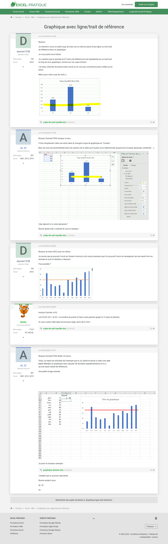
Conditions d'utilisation (139, 534)
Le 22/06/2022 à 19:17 (47, 350)
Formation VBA (16, 526)
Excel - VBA (29, 17)
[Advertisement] (135, 58)
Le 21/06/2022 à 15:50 (47, 133)
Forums (18, 17)
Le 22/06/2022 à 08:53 (47, 307)
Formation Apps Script (49, 526)
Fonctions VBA (72, 11)
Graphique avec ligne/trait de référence (53, 17)
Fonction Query (46, 533)
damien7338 (23, 51)
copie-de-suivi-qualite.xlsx (54, 122)
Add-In (99, 11)
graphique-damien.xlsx (53, 470)
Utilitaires (14, 533)
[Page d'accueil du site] (11, 17)
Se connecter (127, 4)
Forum (87, 11)
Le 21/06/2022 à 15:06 (47, 36)
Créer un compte (146, 4)
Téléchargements (116, 11)
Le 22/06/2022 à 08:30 (47, 246)
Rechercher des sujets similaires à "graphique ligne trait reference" (84, 500)
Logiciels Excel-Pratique (140, 11)
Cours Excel (18, 11)
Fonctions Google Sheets (50, 530)
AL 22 (23, 148)
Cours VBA (34, 11)
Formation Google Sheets (50, 523)
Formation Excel (17, 523)
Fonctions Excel (52, 11)
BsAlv (23, 322)
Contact (155, 537)
